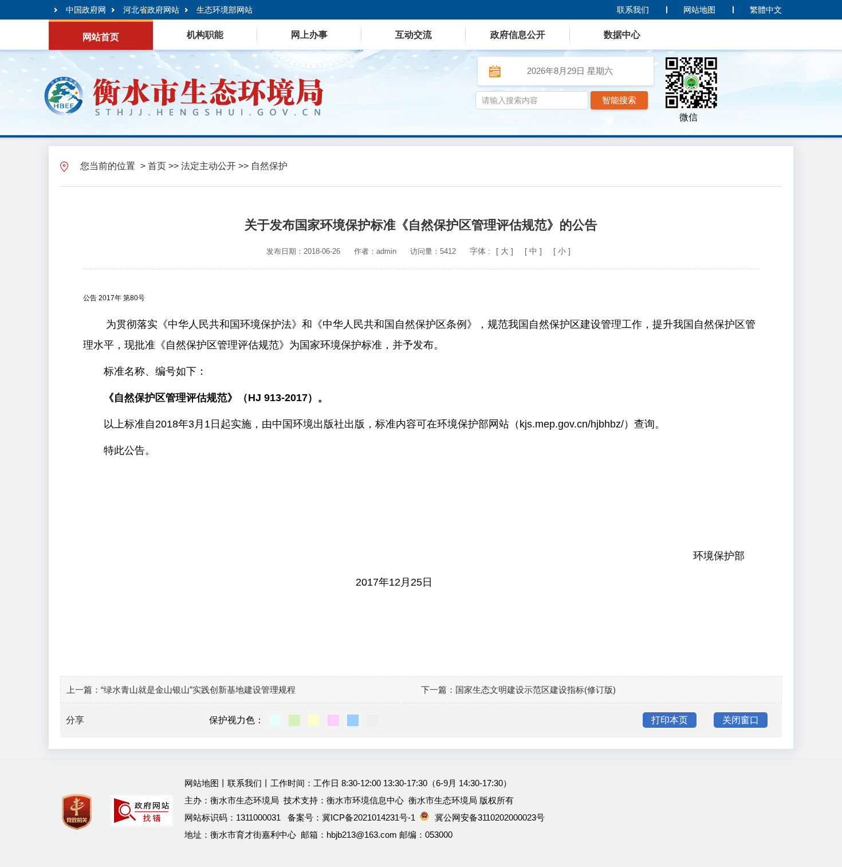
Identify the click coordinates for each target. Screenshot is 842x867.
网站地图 (699, 9)
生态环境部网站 (224, 9)
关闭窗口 (740, 720)
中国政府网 (86, 9)
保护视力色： (236, 720)
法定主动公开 (208, 166)
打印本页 (669, 720)
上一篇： (83, 690)
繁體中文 (766, 9)
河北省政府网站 (151, 9)
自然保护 (269, 166)
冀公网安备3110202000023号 (490, 817)
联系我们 (633, 9)
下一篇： (438, 690)
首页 (157, 166)
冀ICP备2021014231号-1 (368, 817)
